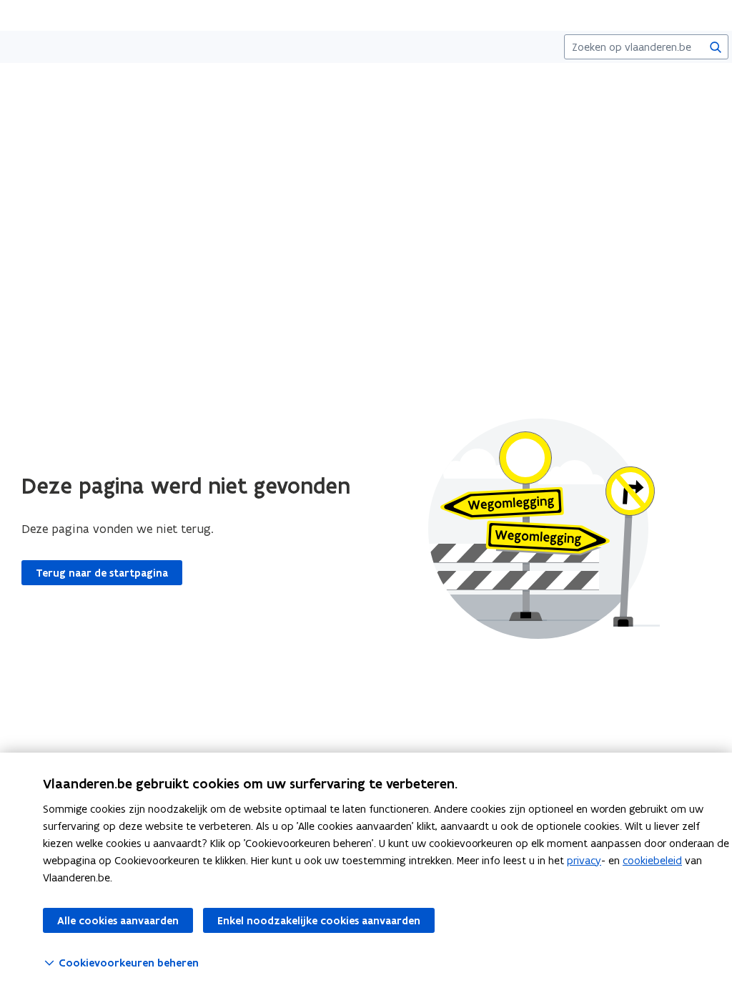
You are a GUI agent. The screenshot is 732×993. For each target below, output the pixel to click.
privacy (584, 860)
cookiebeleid (652, 860)
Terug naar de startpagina (102, 573)
